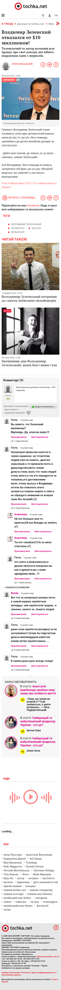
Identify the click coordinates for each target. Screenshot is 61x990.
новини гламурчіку (41, 890)
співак (7, 901)
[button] (49, 15)
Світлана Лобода (44, 870)
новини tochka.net (15, 890)
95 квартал (18, 228)
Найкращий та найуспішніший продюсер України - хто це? (37, 721)
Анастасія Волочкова (39, 854)
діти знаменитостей (45, 882)
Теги (6, 844)
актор (20, 878)
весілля (8, 882)
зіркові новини (12, 886)
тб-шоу (34, 901)
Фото (25, 874)
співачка (20, 901)
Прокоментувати (19, 437)
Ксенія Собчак (35, 866)
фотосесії (42, 905)
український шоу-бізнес (18, 905)
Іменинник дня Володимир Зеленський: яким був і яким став (29, 363)
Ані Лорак (36, 858)
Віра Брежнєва (13, 862)
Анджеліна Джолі (15, 858)
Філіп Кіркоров (42, 874)
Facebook (33, 205)
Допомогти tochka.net (31, 23)
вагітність (48, 878)
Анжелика (20, 514)
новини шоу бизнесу (39, 894)
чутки (7, 909)
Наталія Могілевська (16, 870)
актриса (33, 878)
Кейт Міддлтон (13, 866)
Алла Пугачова (13, 854)
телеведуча (50, 901)
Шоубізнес (9, 80)
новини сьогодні (13, 894)
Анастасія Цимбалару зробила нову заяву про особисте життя (38, 690)
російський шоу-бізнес (17, 897)
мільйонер (18, 232)
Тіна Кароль (11, 874)
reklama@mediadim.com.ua (47, 957)
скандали (41, 897)
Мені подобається (39, 437)
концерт (31, 886)
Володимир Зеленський (26, 224)
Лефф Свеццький (22, 64)
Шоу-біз (36, 228)
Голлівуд (31, 862)
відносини (23, 882)
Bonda (14, 593)
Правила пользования (11, 973)
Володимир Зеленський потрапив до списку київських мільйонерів (29, 298)
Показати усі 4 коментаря (17, 587)
